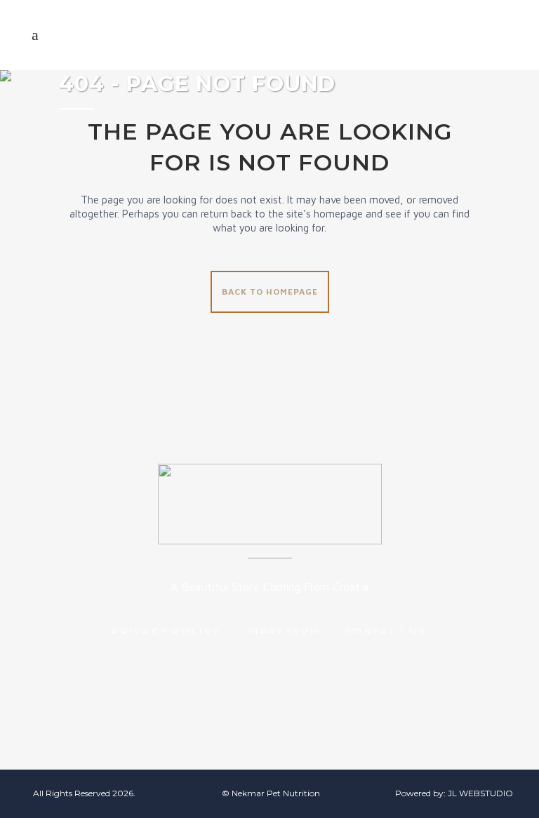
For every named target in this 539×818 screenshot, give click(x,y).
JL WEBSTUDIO (480, 793)
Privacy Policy (166, 631)
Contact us (386, 631)
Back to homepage (270, 291)
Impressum (282, 631)
